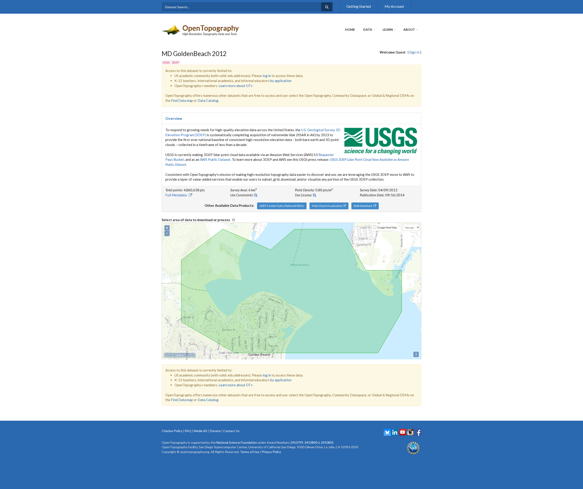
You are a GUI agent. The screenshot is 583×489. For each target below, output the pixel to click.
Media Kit (200, 431)
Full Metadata (177, 195)
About (409, 29)
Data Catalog (208, 100)
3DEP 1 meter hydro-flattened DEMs (282, 205)
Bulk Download (363, 205)
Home (350, 29)
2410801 (327, 442)
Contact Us (231, 431)
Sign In (414, 52)
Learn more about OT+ (236, 86)
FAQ (188, 431)
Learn (388, 29)
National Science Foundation (236, 442)
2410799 (296, 442)
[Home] (171, 29)
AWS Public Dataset (215, 159)
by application (281, 81)
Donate (215, 431)
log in (267, 76)
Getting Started (358, 6)
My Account (394, 6)
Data (367, 29)
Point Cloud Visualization (327, 205)
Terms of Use (249, 452)
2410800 (310, 442)
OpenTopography (210, 27)
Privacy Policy (271, 452)
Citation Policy (172, 431)
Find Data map (182, 100)
